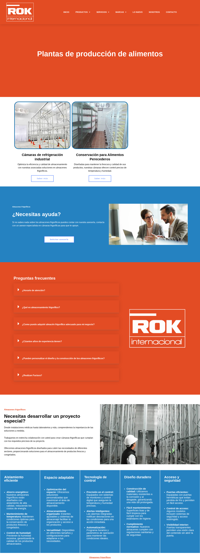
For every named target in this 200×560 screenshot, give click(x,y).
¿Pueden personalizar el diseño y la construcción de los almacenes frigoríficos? (63, 358)
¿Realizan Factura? (32, 375)
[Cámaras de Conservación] (100, 125)
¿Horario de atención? (33, 290)
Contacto (171, 12)
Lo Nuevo (138, 12)
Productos (82, 12)
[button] (66, 289)
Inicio (66, 12)
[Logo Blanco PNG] (20, 12)
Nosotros (154, 12)
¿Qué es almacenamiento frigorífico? (41, 307)
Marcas (120, 12)
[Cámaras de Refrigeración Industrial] (42, 125)
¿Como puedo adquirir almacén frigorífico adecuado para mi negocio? (58, 324)
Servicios (101, 12)
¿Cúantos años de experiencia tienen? (42, 341)
